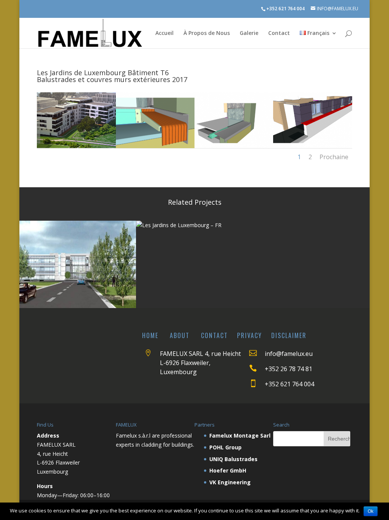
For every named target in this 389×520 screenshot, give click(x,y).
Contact (279, 33)
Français (317, 33)
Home (150, 335)
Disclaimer (289, 335)
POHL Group (225, 447)
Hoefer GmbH (227, 470)
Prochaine (333, 157)
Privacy (249, 335)
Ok (370, 511)
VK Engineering (230, 482)
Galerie (249, 33)
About (180, 335)
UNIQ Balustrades (233, 459)
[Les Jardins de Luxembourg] (76, 146)
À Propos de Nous (206, 33)
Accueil (164, 33)
